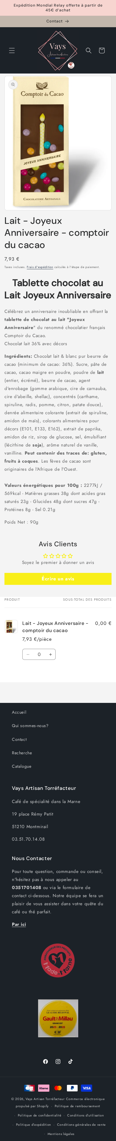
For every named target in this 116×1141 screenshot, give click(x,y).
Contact (19, 739)
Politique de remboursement (77, 1106)
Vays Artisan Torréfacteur (45, 1098)
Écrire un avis (58, 578)
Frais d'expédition (40, 267)
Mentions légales (61, 1133)
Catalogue (21, 766)
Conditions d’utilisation (85, 1115)
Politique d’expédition (33, 1124)
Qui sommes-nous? (30, 726)
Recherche (22, 753)
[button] (11, 50)
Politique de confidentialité (40, 1115)
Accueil (19, 712)
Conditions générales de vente (81, 1124)
